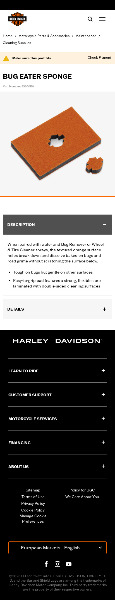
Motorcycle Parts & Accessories (44, 36)
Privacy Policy (33, 503)
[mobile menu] (101, 19)
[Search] (90, 19)
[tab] (57, 196)
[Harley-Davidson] (57, 341)
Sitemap (33, 490)
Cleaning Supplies (17, 43)
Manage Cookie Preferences (33, 519)
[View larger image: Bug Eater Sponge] (57, 143)
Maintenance (85, 36)
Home (8, 36)
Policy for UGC (82, 490)
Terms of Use (33, 497)
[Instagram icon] (57, 564)
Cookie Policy (33, 510)
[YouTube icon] (68, 564)
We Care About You (82, 497)
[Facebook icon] (46, 564)
